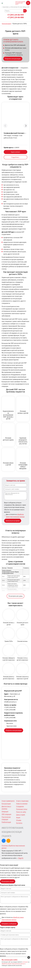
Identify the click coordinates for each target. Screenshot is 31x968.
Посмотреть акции (8, 881)
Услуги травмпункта (8, 801)
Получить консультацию (13, 59)
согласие (25, 962)
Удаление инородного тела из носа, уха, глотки (22, 441)
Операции (5, 811)
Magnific (20, 858)
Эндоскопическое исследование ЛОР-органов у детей (8, 415)
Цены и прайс (20, 815)
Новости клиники (21, 804)
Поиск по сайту (21, 812)
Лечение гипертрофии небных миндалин (22, 465)
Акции (18, 817)
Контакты (19, 823)
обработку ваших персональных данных (13, 963)
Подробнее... (15, 157)
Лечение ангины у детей (23, 412)
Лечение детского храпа (8, 439)
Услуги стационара (22, 801)
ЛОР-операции (6, 814)
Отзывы (18, 820)
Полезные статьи (21, 809)
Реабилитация (6, 822)
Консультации (6, 804)
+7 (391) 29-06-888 (15, 17)
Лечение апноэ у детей (8, 464)
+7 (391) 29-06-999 (15, 15)
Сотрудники (20, 806)
